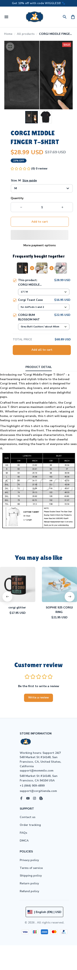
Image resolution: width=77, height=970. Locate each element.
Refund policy (29, 891)
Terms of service (31, 868)
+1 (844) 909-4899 (32, 786)
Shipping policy (31, 876)
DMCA (24, 841)
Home (8, 34)
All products (25, 34)
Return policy (29, 883)
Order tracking (30, 825)
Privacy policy (29, 860)
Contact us (27, 817)
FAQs (23, 833)
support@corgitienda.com (38, 791)
